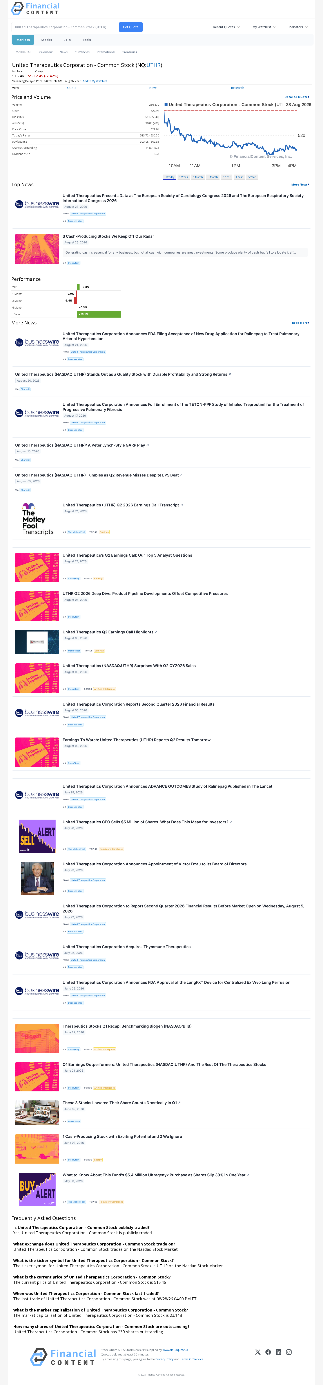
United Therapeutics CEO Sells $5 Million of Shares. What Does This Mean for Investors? (148, 822)
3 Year (239, 176)
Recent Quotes (224, 27)
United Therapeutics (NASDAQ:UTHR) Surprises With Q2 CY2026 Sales (129, 665)
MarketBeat (74, 650)
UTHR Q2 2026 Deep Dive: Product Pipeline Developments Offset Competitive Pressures (145, 593)
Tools (86, 40)
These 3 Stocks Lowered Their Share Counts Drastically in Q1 (122, 1102)
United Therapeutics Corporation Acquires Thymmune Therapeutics (127, 946)
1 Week (183, 176)
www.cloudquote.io (175, 1350)
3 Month (213, 176)
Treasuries (129, 52)
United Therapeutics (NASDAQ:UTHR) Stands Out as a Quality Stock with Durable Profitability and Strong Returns (123, 374)
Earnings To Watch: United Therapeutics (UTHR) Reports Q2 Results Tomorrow (137, 740)
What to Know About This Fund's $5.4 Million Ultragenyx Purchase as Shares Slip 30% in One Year (156, 1175)
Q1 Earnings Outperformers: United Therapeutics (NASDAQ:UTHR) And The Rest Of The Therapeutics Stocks (164, 1064)
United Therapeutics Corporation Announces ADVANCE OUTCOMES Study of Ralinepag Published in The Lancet (167, 786)
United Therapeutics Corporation (88, 213)
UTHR (154, 64)
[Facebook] (268, 1357)
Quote (71, 88)
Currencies (82, 52)
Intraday (169, 176)
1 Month (198, 176)
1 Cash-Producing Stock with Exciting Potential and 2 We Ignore (122, 1136)
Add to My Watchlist (95, 81)
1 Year (226, 176)
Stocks (46, 40)
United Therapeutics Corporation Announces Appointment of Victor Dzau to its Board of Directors (155, 864)
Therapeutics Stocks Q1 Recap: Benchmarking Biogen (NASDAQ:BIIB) (127, 1026)
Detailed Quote (296, 97)
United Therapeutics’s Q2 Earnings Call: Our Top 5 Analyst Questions (127, 555)
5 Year (252, 176)
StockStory (73, 263)
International (106, 52)
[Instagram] (288, 1357)
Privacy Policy (165, 1359)
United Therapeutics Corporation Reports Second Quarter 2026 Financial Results (139, 704)
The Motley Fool (76, 532)
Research (237, 88)
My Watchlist (261, 27)
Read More (300, 323)
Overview (46, 52)
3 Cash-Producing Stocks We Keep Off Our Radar (108, 236)
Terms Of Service (191, 1359)
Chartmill (25, 389)
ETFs (67, 40)
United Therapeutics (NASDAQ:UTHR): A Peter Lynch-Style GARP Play (82, 445)
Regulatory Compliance (111, 849)
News (64, 52)
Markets (23, 40)
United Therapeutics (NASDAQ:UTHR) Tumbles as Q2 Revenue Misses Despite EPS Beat (99, 475)
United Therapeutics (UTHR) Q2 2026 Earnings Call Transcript (123, 505)
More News (299, 184)
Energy (98, 1160)
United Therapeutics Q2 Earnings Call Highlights (110, 632)
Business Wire (75, 221)
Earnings (104, 532)
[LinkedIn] (278, 1357)
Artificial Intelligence (104, 689)
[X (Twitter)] (257, 1357)
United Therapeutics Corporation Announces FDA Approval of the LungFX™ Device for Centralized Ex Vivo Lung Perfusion (176, 982)
